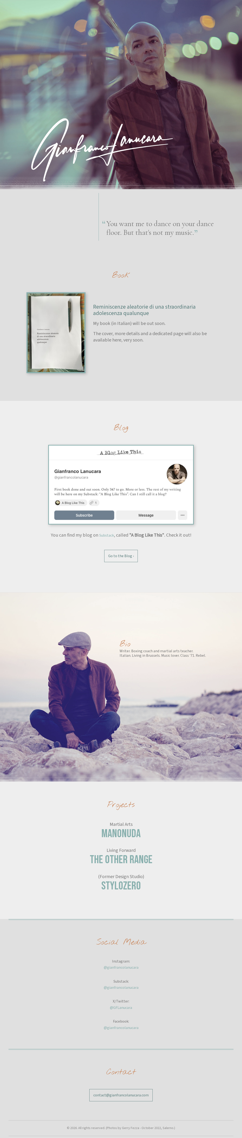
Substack (106, 535)
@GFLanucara (121, 1007)
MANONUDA (121, 833)
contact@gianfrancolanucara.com (121, 1095)
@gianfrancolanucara (121, 967)
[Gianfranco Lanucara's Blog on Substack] (121, 485)
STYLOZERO (121, 886)
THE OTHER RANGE (121, 860)
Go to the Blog (121, 556)
